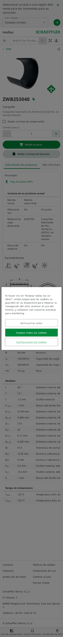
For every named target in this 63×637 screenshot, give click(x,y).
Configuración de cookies (31, 342)
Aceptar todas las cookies (31, 332)
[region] (31, 318)
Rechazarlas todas (31, 323)
